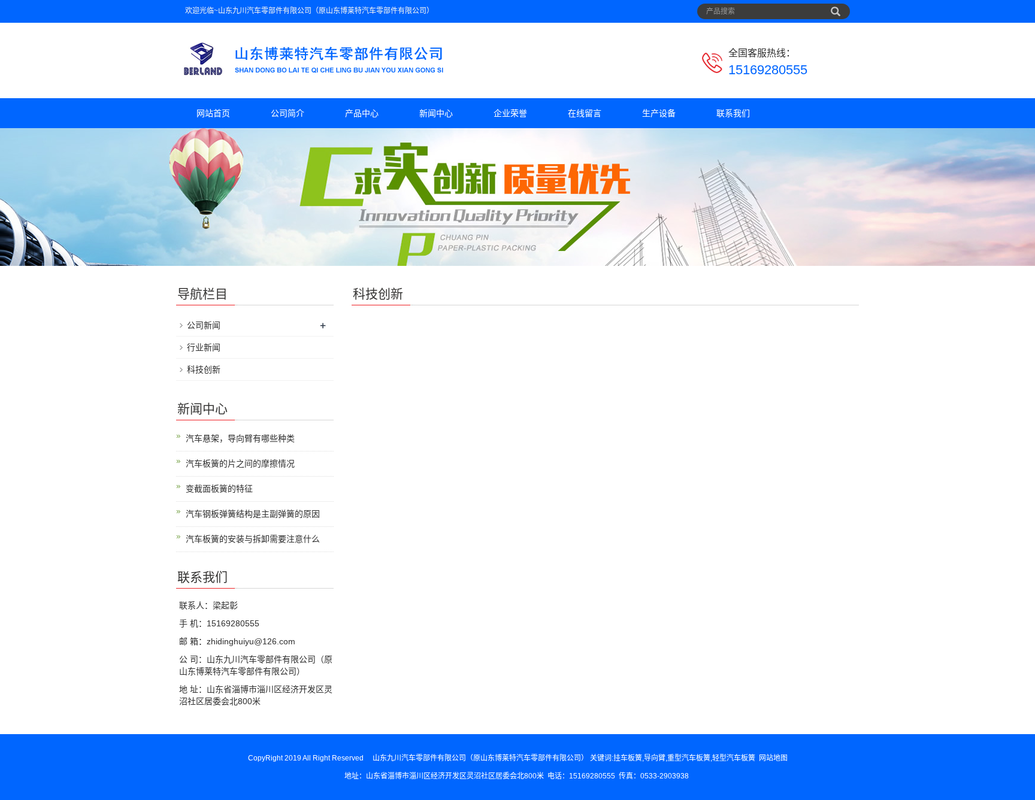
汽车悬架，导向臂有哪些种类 (240, 438)
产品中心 (362, 113)
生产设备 (659, 113)
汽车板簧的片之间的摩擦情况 (240, 463)
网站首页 (213, 113)
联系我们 (733, 113)
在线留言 (584, 113)
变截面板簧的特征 (219, 488)
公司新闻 (203, 325)
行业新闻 (203, 347)
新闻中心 (436, 113)
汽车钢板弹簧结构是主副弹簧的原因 (253, 514)
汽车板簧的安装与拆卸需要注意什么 (253, 539)
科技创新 (203, 369)
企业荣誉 (510, 113)
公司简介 (287, 113)
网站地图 (773, 758)
